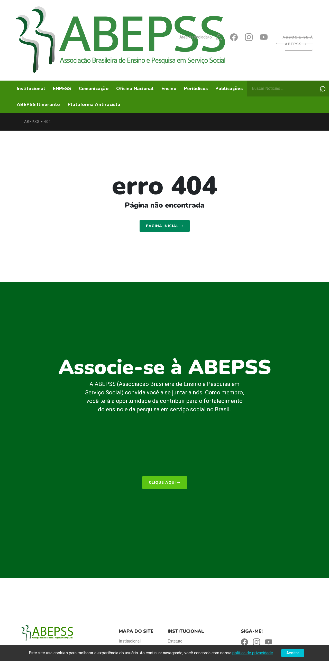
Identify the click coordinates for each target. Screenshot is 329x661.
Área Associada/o (195, 37)
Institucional (31, 88)
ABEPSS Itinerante (38, 104)
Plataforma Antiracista (94, 104)
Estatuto (175, 641)
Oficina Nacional (135, 88)
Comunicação (93, 88)
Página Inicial (164, 225)
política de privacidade (252, 652)
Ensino (168, 88)
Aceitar (292, 652)
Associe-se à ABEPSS (297, 41)
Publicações (229, 88)
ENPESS (62, 88)
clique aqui (164, 482)
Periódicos (196, 88)
